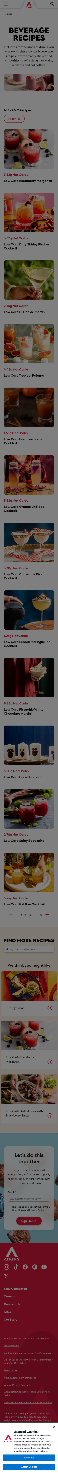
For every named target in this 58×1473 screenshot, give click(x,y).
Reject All (29, 1457)
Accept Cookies (29, 1467)
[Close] (54, 1426)
